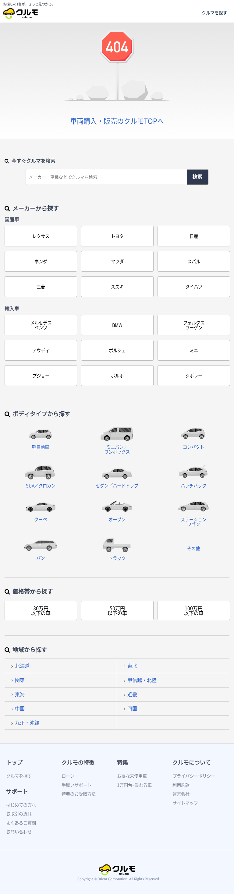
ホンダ (40, 261)
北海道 (22, 665)
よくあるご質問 (21, 822)
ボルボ (117, 375)
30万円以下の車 (41, 610)
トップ (14, 762)
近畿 (132, 694)
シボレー (193, 375)
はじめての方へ (21, 804)
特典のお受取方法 (79, 793)
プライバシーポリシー (193, 775)
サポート (17, 791)
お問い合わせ (19, 831)
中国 (20, 708)
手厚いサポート (76, 785)
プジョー (40, 375)
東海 (20, 694)
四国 (132, 708)
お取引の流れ (19, 813)
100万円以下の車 (194, 610)
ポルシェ (117, 350)
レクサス (40, 236)
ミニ (194, 350)
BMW (117, 325)
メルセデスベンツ (40, 325)
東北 (132, 665)
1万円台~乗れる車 (134, 785)
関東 (20, 680)
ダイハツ (193, 286)
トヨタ (117, 236)
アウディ (40, 350)
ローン (68, 775)
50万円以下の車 (117, 610)
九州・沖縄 (27, 722)
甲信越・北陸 (142, 680)
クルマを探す (214, 12)
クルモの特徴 (78, 762)
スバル (193, 261)
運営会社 (181, 793)
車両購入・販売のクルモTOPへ (117, 121)
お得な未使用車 (132, 775)
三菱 (41, 286)
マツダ (117, 261)
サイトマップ (185, 803)
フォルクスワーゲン (193, 325)
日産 (194, 236)
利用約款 (181, 785)
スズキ (117, 286)
